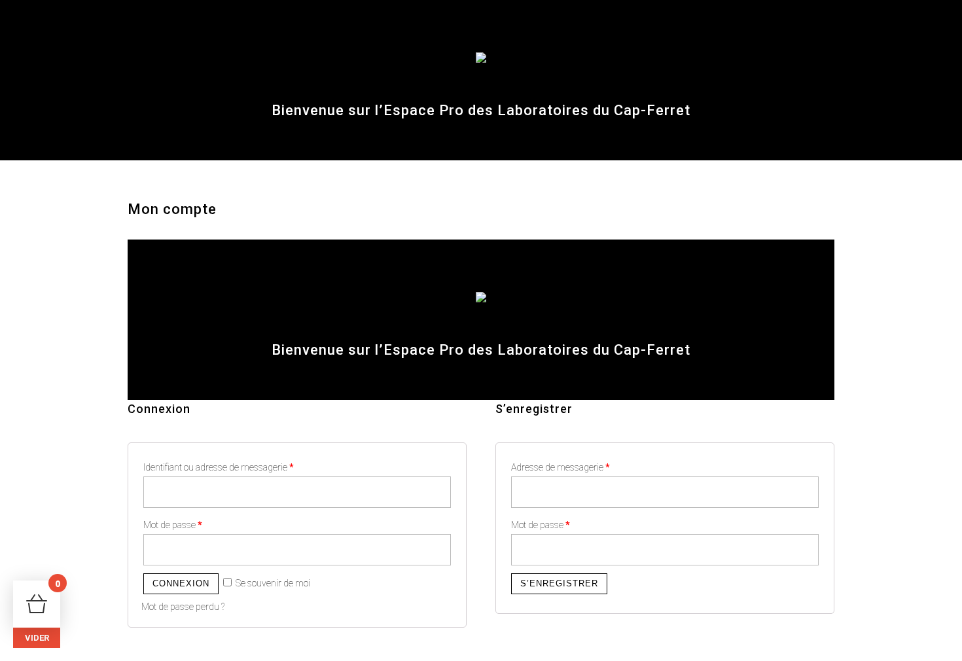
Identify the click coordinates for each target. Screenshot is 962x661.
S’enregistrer (559, 583)
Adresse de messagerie (560, 467)
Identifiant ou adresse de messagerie (218, 467)
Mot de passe (172, 525)
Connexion (180, 583)
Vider (37, 638)
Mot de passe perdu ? (182, 606)
